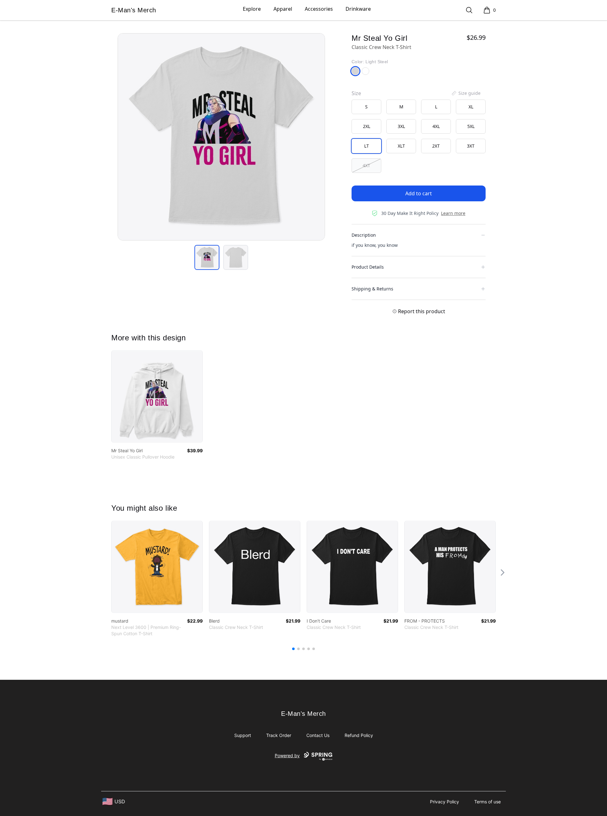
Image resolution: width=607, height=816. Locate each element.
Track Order (278, 735)
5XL (471, 126)
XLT (401, 146)
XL (471, 107)
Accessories (319, 8)
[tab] (207, 257)
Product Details (368, 267)
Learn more (453, 213)
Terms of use (487, 801)
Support (242, 735)
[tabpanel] (221, 137)
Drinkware (358, 8)
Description (364, 235)
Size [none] (356, 93)
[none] (466, 93)
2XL (366, 126)
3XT (471, 146)
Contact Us (317, 735)
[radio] (366, 107)
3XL (401, 126)
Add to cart (418, 193)
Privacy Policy (444, 801)
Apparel (282, 8)
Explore (252, 8)
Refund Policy (359, 735)
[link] (157, 396)
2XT (436, 146)
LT (366, 146)
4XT (366, 165)
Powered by (287, 755)
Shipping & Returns (372, 289)
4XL (436, 126)
